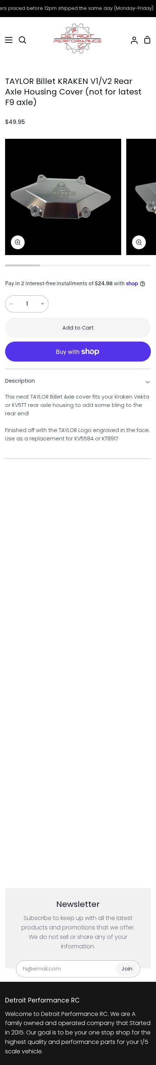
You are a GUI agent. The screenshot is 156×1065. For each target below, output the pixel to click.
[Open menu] (6, 40)
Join (127, 968)
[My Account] (131, 40)
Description (20, 380)
